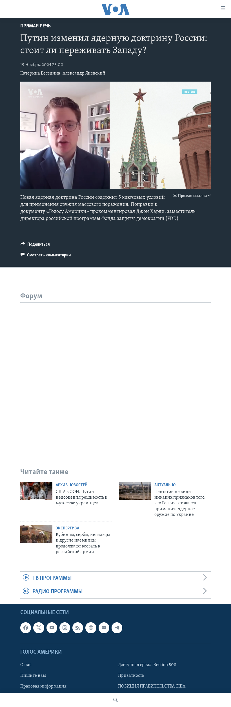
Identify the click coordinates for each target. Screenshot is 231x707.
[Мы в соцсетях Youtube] (51, 627)
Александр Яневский (84, 73)
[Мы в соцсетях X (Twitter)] (38, 627)
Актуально (165, 485)
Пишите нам (33, 675)
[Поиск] (115, 700)
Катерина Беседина (40, 73)
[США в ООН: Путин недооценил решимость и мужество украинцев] (36, 491)
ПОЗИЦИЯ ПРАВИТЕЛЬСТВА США (151, 686)
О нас (25, 665)
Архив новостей (72, 485)
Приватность (131, 675)
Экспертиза (67, 528)
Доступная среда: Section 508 (147, 665)
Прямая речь (35, 26)
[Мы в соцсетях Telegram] (117, 627)
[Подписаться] (104, 627)
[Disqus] (115, 373)
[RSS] (77, 627)
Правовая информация (43, 686)
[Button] (35, 245)
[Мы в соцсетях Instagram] (64, 627)
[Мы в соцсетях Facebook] (25, 627)
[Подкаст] (90, 627)
